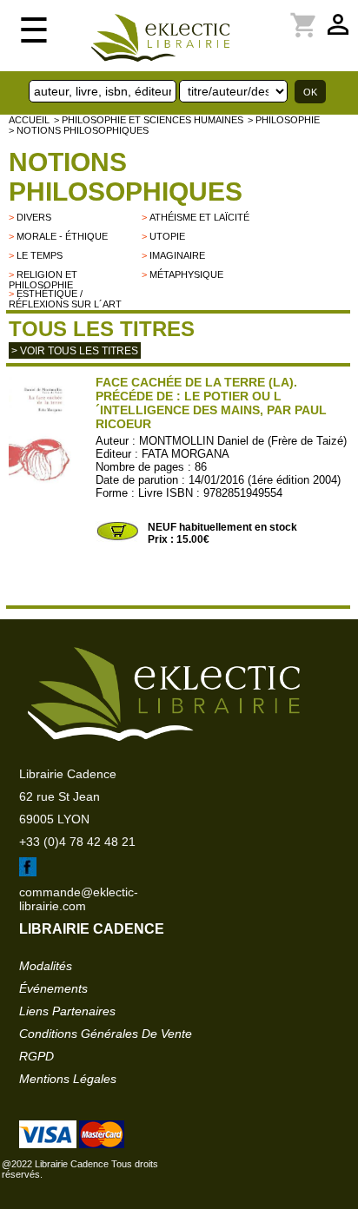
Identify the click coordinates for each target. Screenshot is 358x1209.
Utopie (167, 236)
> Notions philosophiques (79, 130)
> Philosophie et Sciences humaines (148, 120)
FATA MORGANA (185, 453)
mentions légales (67, 1079)
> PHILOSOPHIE (284, 120)
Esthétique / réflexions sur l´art (65, 298)
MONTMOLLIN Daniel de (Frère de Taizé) (243, 440)
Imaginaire (177, 255)
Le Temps (40, 255)
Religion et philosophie (43, 279)
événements (53, 988)
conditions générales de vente (105, 1034)
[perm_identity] (255, 15)
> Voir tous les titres (74, 351)
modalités (45, 966)
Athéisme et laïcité (199, 217)
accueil (29, 120)
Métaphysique (186, 274)
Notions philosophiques (125, 177)
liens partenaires (67, 1011)
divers (34, 217)
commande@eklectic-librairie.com (78, 899)
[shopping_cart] (266, 15)
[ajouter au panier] (117, 538)
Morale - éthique (62, 236)
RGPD (36, 1056)
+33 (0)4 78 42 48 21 (77, 842)
